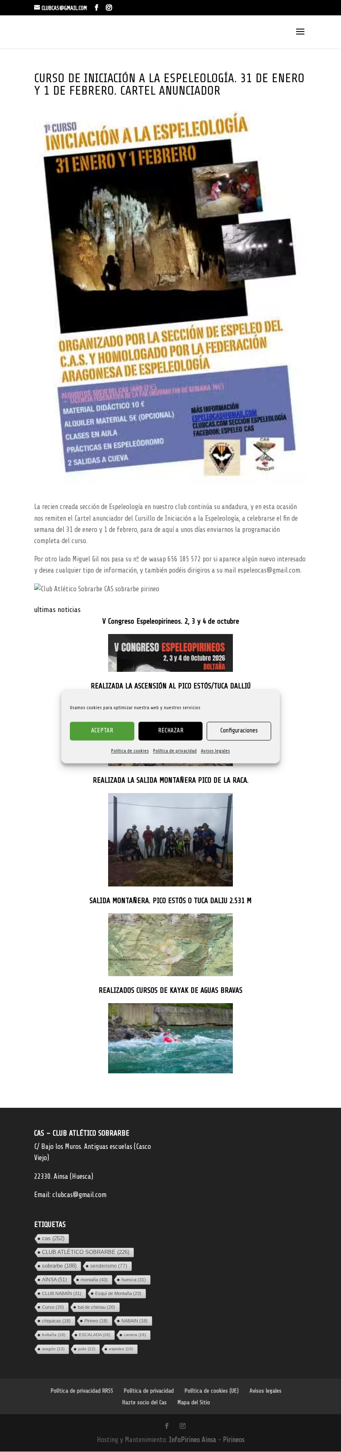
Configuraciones (239, 730)
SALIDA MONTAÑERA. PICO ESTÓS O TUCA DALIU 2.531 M (170, 901)
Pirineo (96, 1320)
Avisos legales (215, 751)
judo (86, 1349)
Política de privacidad (175, 751)
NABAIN (134, 1320)
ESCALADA (94, 1334)
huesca (133, 1279)
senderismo (108, 1266)
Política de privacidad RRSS (82, 1391)
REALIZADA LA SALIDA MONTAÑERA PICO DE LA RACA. (171, 780)
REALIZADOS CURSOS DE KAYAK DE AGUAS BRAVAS (170, 990)
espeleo (121, 1349)
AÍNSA (54, 1279)
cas (53, 1238)
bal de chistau (96, 1307)
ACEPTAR (102, 730)
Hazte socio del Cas (144, 1402)
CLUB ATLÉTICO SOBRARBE (85, 1252)
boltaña (53, 1334)
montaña (94, 1279)
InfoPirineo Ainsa (193, 1440)
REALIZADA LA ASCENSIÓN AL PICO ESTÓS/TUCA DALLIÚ (171, 686)
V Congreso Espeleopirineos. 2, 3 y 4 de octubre (170, 621)
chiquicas (56, 1320)
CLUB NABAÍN (62, 1293)
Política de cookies (130, 751)
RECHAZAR (170, 730)
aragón (53, 1349)
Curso (53, 1307)
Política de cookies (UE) (212, 1391)
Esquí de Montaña (118, 1293)
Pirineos (234, 1440)
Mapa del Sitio (194, 1402)
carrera (135, 1334)
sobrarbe (59, 1266)
